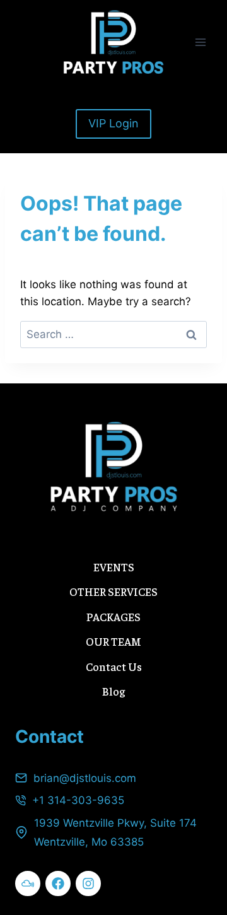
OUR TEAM (113, 641)
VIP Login (113, 123)
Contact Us (114, 666)
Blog (113, 691)
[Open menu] (200, 42)
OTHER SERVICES (113, 591)
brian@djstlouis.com (84, 778)
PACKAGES (113, 616)
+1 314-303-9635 (78, 800)
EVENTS (113, 566)
